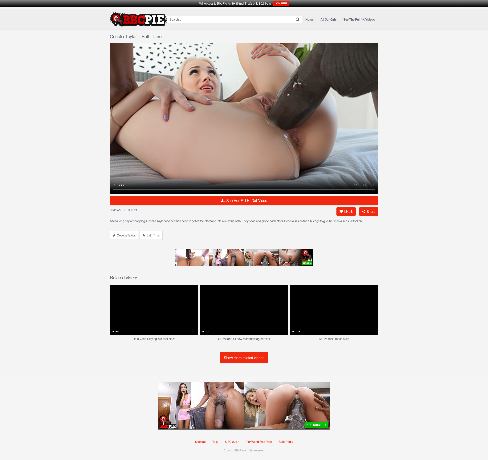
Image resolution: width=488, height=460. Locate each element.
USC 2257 (232, 441)
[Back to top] (477, 447)
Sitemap (200, 441)
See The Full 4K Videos (359, 19)
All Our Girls (328, 19)
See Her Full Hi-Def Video (246, 200)
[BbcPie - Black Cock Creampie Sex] (138, 19)
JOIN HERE (281, 3)
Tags (215, 441)
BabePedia (286, 441)
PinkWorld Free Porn (259, 441)
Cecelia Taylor (125, 235)
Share (370, 211)
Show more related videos (244, 357)
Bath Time (153, 235)
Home (309, 19)
